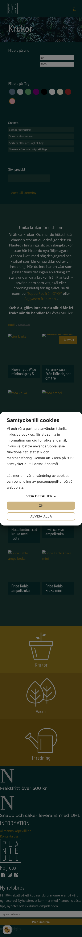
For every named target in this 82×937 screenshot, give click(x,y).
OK (41, 505)
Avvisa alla (41, 516)
